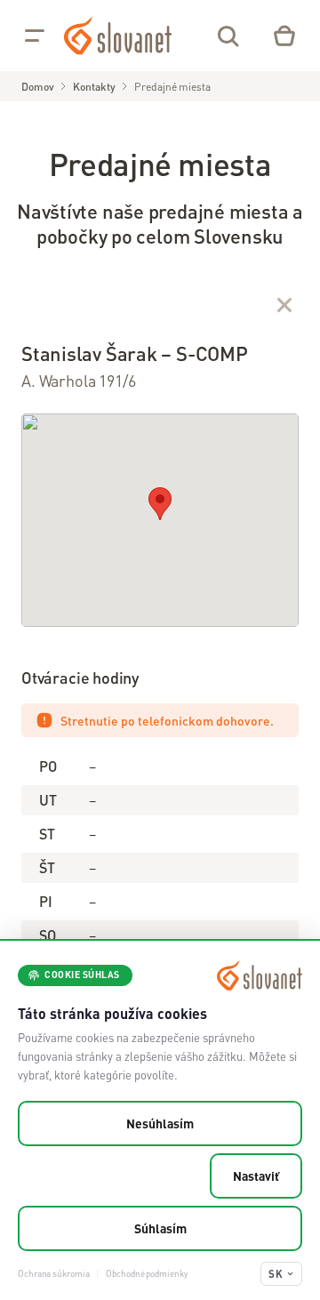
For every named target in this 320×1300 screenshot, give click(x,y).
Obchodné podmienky (146, 1273)
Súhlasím (160, 1228)
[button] (160, 503)
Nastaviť (256, 1176)
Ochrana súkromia (53, 1273)
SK (275, 1273)
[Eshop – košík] (284, 35)
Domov (37, 86)
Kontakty (94, 86)
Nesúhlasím (160, 1123)
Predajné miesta (172, 86)
